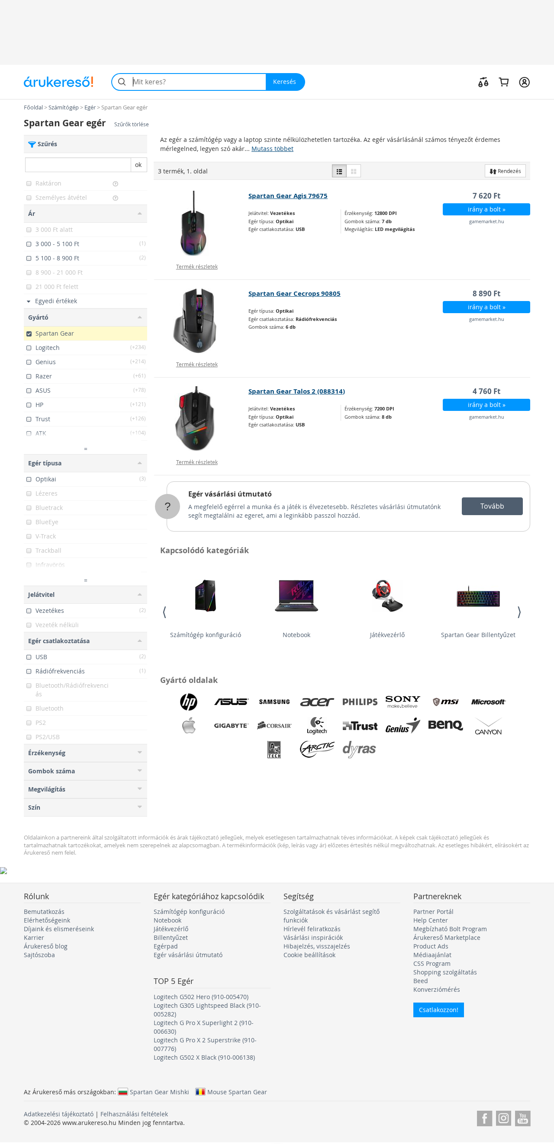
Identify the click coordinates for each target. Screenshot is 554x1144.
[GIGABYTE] (231, 725)
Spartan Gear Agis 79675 (288, 195)
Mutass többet (272, 148)
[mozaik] (353, 170)
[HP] (188, 702)
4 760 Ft (486, 391)
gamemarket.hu (486, 221)
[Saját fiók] (524, 82)
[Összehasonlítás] (483, 82)
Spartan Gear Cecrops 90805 (294, 293)
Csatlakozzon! (438, 1010)
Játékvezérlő (387, 635)
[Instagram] (503, 1117)
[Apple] (188, 725)
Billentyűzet (171, 937)
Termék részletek (197, 266)
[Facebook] (484, 1117)
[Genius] (403, 725)
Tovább (492, 506)
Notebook (296, 635)
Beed (420, 981)
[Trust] (360, 725)
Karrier (34, 937)
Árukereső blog (46, 946)
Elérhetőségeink (47, 920)
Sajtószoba (39, 955)
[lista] (339, 170)
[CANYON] (488, 725)
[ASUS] (231, 702)
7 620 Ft (486, 196)
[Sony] (403, 702)
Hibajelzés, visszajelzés (316, 946)
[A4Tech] (274, 749)
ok (138, 164)
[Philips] (360, 702)
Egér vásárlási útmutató (230, 494)
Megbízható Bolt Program (450, 929)
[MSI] (445, 702)
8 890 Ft (486, 293)
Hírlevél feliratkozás (312, 929)
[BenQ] (445, 725)
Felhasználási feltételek (134, 1114)
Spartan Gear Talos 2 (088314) (296, 391)
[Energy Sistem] (403, 749)
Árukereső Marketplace (446, 937)
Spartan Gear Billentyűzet (478, 635)
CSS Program (432, 963)
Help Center (430, 920)
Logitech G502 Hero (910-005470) (201, 997)
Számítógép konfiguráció (205, 635)
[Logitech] (317, 725)
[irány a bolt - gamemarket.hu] (201, 223)
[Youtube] (522, 1117)
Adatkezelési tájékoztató (58, 1114)
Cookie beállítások (309, 955)
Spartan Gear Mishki (159, 1092)
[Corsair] (274, 725)
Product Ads (430, 946)
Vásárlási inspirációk (313, 937)
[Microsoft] (488, 702)
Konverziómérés (436, 989)
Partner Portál (433, 911)
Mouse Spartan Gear (237, 1092)
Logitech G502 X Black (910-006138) (204, 1057)
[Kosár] (503, 82)
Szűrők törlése (131, 124)
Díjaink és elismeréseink (59, 929)
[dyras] (360, 749)
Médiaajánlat (432, 955)
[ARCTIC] (317, 749)
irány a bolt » (487, 209)
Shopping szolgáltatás (445, 972)
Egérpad (166, 946)
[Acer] (317, 702)
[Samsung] (274, 702)
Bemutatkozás (44, 911)
